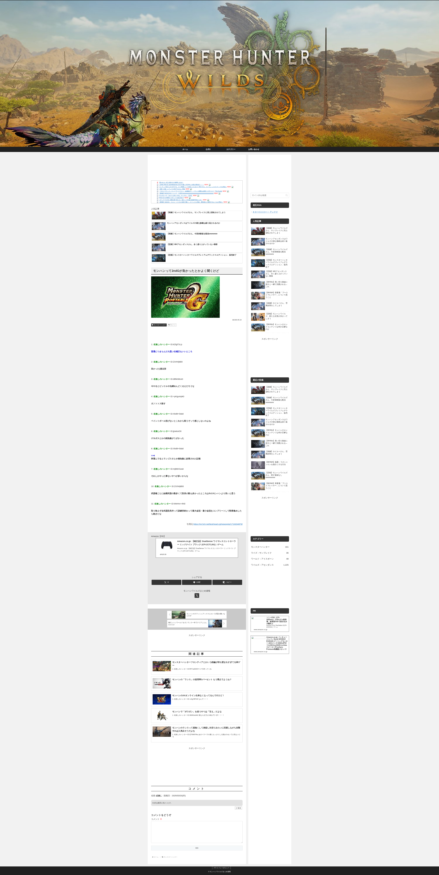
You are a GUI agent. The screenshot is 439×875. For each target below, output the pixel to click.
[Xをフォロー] (197, 595)
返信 (239, 808)
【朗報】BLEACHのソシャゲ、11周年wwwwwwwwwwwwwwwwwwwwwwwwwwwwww (186, 193)
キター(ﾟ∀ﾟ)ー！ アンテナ (265, 212)
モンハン (173, 325)
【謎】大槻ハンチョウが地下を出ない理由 (172, 189)
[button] (227, 582)
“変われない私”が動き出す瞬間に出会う (171, 182)
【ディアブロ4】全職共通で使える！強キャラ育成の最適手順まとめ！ (180, 200)
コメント (156, 819)
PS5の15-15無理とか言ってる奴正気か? (171, 198)
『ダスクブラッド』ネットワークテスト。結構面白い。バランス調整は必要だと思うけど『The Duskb (190, 191)
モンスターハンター (160, 325)
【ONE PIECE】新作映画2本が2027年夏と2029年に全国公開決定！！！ (181, 184)
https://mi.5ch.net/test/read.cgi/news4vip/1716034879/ (218, 524)
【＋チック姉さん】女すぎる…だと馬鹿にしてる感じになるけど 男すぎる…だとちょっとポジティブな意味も (193, 187)
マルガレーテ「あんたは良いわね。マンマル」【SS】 (175, 195)
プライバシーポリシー (221, 868)
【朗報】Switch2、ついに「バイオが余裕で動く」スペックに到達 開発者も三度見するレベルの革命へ (191, 202)
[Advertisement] (197, 164)
